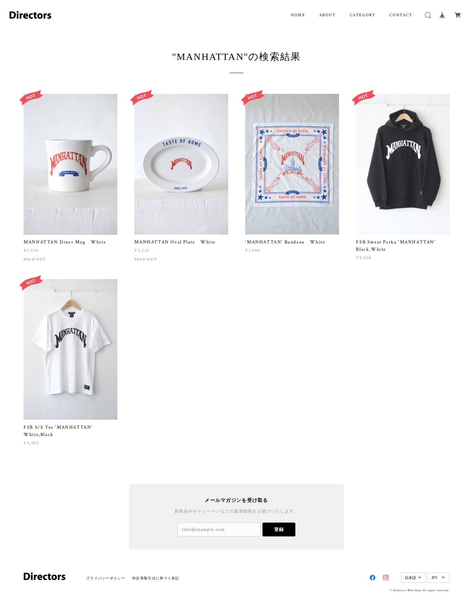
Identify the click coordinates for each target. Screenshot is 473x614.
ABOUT (327, 15)
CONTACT (400, 15)
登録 (279, 529)
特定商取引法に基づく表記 (155, 578)
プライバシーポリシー (105, 578)
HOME (298, 15)
